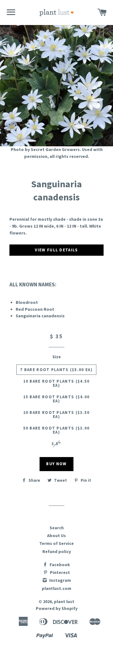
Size (56, 357)
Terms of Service (56, 543)
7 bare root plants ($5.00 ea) (56, 369)
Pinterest (59, 572)
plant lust (64, 601)
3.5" (56, 443)
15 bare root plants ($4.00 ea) (56, 399)
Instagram (59, 580)
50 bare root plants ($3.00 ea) (56, 430)
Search (57, 528)
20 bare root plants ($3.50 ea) (56, 414)
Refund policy (56, 551)
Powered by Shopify (57, 608)
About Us (56, 535)
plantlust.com (56, 588)
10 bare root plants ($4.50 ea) (56, 383)
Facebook (59, 564)
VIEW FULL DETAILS (56, 250)
